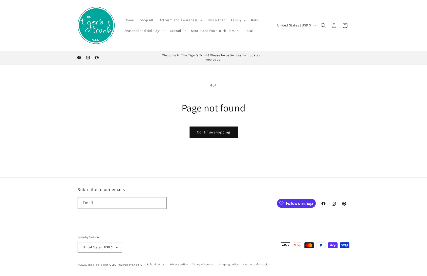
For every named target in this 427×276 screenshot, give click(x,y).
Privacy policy (179, 264)
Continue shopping (213, 132)
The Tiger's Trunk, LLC (102, 264)
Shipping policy (228, 264)
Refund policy (156, 264)
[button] (180, 20)
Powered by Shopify (129, 264)
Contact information (256, 264)
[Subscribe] (160, 203)
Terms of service (202, 264)
